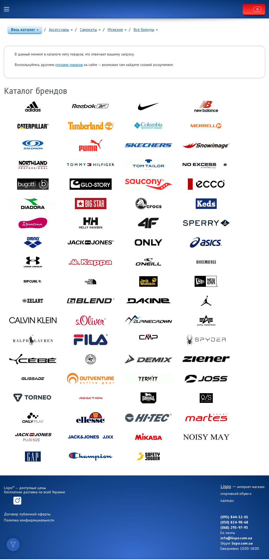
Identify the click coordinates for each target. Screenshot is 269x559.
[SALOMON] (32, 145)
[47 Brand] (90, 359)
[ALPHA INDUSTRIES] (206, 320)
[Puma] (90, 145)
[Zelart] (32, 301)
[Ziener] (206, 359)
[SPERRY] (206, 223)
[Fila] (90, 340)
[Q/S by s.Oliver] (206, 398)
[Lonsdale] (148, 398)
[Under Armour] (32, 262)
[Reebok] (90, 106)
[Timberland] (90, 126)
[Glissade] (32, 378)
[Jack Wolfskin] (148, 281)
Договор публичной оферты (27, 514)
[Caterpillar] (32, 126)
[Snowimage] (206, 145)
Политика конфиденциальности (29, 520)
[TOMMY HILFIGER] (90, 165)
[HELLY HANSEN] (90, 223)
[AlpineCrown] (148, 320)
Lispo (127, 9)
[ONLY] (148, 242)
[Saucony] (148, 184)
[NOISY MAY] (206, 437)
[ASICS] (206, 242)
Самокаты (88, 29)
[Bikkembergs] (206, 262)
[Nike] (148, 106)
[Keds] (206, 203)
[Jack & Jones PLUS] (32, 437)
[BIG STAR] (90, 203)
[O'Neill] (148, 262)
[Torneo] (32, 398)
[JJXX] (90, 437)
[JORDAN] (206, 301)
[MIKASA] (148, 437)
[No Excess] (206, 165)
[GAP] (32, 456)
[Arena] (32, 242)
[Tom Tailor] (148, 165)
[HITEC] (148, 417)
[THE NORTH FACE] (90, 281)
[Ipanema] (32, 223)
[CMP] (148, 340)
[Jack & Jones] (90, 242)
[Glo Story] (90, 184)
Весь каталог (23, 29)
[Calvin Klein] (32, 320)
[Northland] (32, 165)
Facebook (8, 501)
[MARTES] (206, 417)
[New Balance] (206, 106)
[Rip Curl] (32, 281)
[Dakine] (148, 301)
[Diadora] (32, 203)
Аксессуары (59, 29)
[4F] (148, 223)
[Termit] (148, 378)
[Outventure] (90, 378)
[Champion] (90, 456)
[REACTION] (90, 398)
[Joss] (206, 378)
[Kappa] (90, 262)
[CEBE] (32, 359)
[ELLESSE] (90, 417)
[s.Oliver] (90, 320)
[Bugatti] (32, 184)
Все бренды (144, 29)
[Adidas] (32, 106)
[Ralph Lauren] (32, 340)
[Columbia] (148, 126)
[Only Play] (32, 417)
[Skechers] (148, 145)
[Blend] (90, 301)
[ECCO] (206, 184)
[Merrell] (206, 126)
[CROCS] (148, 203)
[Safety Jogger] (148, 456)
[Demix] (148, 359)
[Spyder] (206, 340)
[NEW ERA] (206, 281)
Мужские (115, 29)
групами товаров (69, 64)
